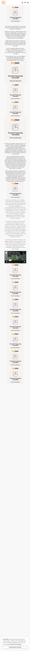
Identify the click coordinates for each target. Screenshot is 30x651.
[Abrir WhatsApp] (26, 647)
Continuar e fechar (15, 647)
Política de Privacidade (15, 644)
